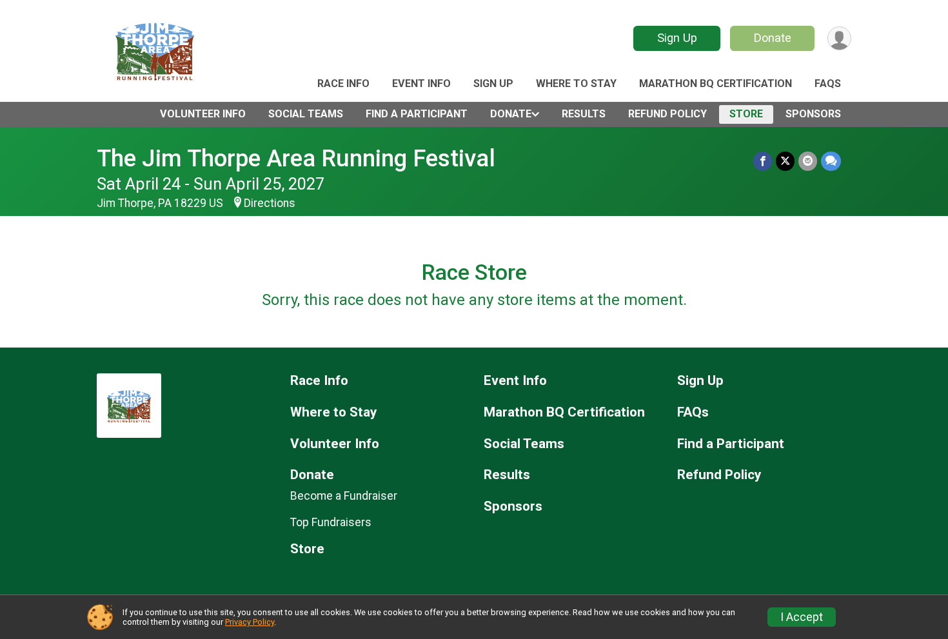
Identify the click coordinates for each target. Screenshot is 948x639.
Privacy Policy (249, 622)
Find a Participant (417, 114)
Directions (269, 203)
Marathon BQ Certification (715, 83)
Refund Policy (667, 114)
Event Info (421, 83)
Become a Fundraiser (343, 495)
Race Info (343, 83)
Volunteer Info (203, 114)
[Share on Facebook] (762, 161)
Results (584, 114)
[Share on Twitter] (785, 161)
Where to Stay (576, 83)
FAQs (828, 83)
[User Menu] (839, 38)
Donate (772, 37)
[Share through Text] (831, 161)
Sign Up (677, 37)
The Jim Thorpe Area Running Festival (296, 158)
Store (746, 114)
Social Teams (305, 114)
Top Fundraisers (330, 522)
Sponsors (813, 114)
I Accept (801, 617)
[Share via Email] (807, 161)
